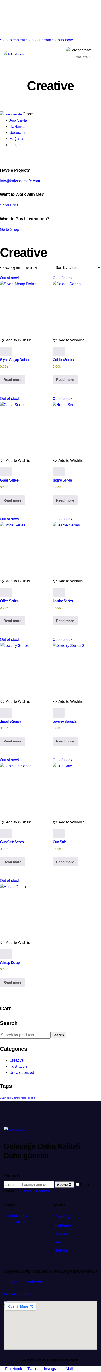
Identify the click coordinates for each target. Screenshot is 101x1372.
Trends (31, 1097)
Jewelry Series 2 (64, 721)
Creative (16, 1060)
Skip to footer (63, 40)
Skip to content (12, 40)
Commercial (19, 1097)
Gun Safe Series (12, 842)
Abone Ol (64, 1184)
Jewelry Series (10, 721)
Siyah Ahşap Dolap (14, 360)
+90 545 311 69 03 (19, 1294)
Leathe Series (63, 601)
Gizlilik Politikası (35, 1191)
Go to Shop (9, 230)
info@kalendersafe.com (20, 181)
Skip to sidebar (38, 40)
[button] (15, 340)
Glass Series (9, 480)
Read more (12, 380)
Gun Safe (59, 842)
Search (58, 1035)
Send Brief (9, 205)
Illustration (18, 1066)
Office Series (9, 601)
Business (5, 1097)
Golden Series (63, 360)
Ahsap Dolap (10, 963)
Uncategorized (21, 1072)
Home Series (62, 480)
